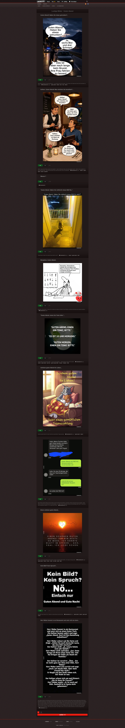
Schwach (45, 80)
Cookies (57, 725)
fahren (66, 84)
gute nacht (85, 614)
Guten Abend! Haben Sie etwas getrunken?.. (54, 15)
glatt (58, 561)
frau (63, 84)
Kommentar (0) (45, 84)
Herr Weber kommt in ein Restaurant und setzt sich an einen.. (59, 620)
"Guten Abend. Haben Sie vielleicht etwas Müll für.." (56, 190)
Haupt (48, 1)
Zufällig (65, 1)
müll (78, 255)
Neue (58, 1)
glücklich (46, 171)
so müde (54, 561)
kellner (81, 170)
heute (48, 561)
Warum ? (43, 176)
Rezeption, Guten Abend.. (48, 260)
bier (61, 84)
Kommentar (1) (42, 707)
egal (61, 561)
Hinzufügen (73, 1)
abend (58, 84)
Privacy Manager (66, 725)
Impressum (61, 725)
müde (51, 561)
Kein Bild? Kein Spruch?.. (48, 565)
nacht (39, 615)
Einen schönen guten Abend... (49, 510)
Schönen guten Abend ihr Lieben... (51, 367)
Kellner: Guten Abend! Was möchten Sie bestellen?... (56, 89)
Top (53, 1)
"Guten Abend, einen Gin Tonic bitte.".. (52, 315)
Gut (40, 80)
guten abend (53, 84)
